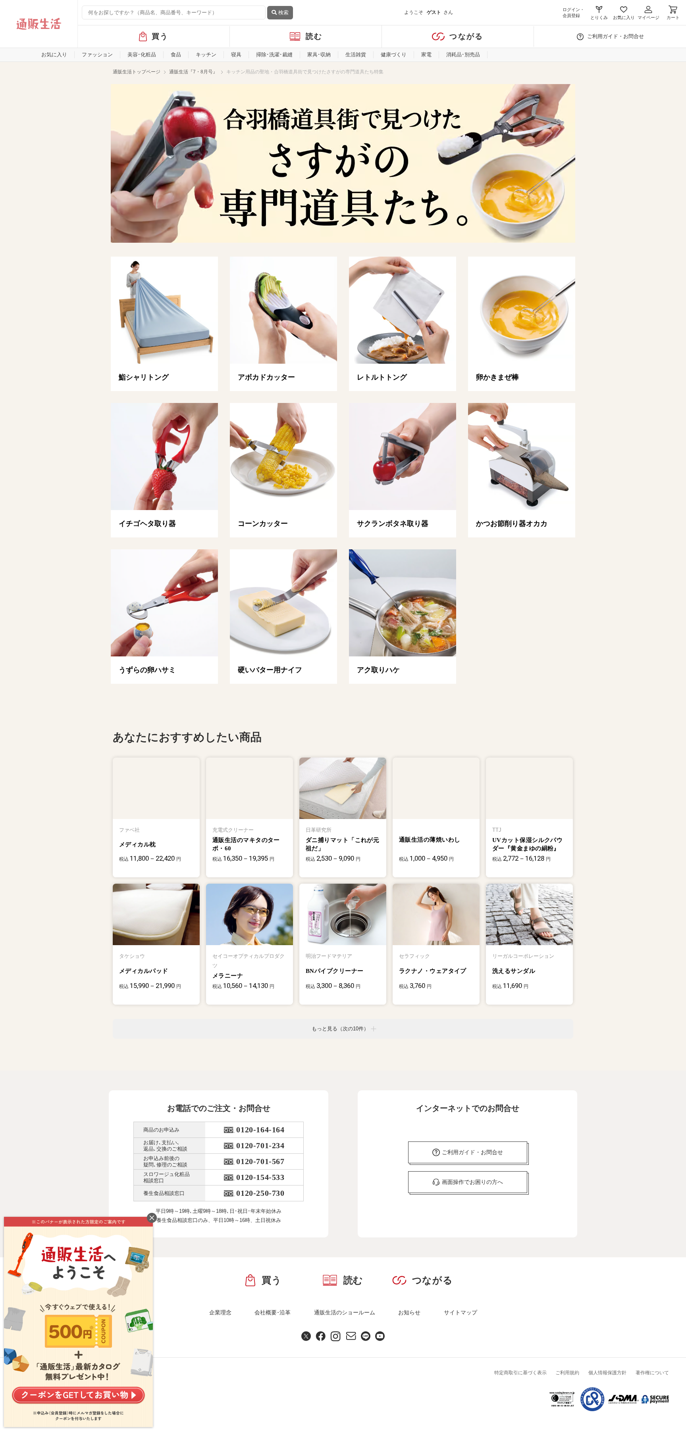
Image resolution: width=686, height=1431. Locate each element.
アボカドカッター (266, 377)
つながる (466, 36)
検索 (283, 12)
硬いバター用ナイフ (270, 670)
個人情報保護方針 (607, 1372)
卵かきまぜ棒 (497, 377)
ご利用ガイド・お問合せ (615, 36)
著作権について (652, 1372)
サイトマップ (460, 1312)
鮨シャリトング (144, 377)
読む (314, 36)
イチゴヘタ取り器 (147, 524)
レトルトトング (382, 377)
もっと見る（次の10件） (340, 1029)
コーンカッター (263, 524)
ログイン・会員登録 (573, 12)
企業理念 (220, 1312)
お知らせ (409, 1312)
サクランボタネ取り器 (392, 524)
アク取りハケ (378, 670)
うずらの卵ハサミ (147, 670)
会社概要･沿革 (272, 1312)
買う (160, 36)
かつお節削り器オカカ (511, 524)
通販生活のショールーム (344, 1312)
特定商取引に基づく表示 (520, 1372)
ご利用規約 (567, 1372)
